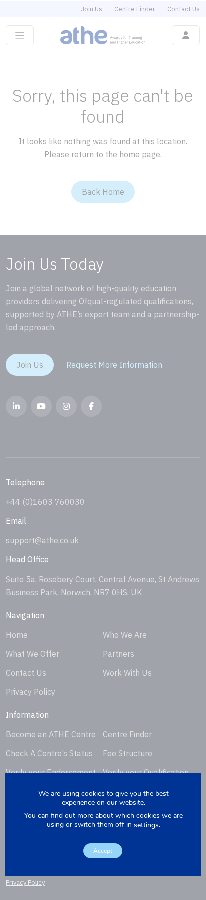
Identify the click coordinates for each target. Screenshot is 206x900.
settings (146, 825)
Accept (103, 851)
